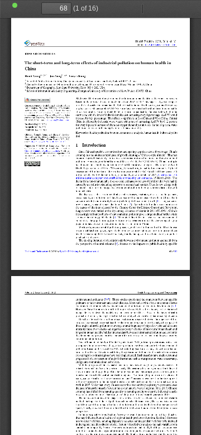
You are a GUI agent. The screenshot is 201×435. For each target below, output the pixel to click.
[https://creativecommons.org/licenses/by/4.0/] (42, 151)
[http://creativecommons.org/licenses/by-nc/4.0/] (32, 164)
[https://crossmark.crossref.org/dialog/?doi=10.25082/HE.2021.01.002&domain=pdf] (37, 100)
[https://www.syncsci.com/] (69, 251)
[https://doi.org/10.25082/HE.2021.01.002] (160, 45)
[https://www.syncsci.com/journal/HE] (37, 251)
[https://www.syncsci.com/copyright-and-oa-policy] (90, 251)
